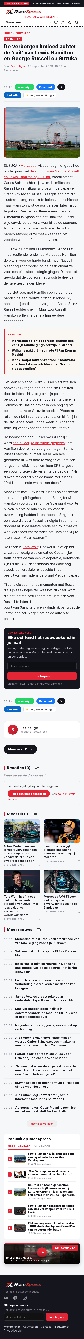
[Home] (23, 11)
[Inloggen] (62, 22)
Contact (46, 1326)
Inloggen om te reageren (29, 793)
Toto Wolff (30, 547)
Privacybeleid (13, 1330)
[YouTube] (6, 1298)
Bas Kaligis (17, 66)
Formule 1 (22, 33)
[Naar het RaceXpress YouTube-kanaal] (42, 1253)
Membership (12, 1326)
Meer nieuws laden (42, 1123)
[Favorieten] (55, 22)
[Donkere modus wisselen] (69, 22)
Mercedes (28, 166)
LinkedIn (13, 95)
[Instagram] (25, 1298)
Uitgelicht (42, 1145)
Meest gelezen (19, 1145)
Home (8, 33)
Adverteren (30, 1326)
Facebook (46, 87)
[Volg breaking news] (49, 22)
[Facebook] (15, 1298)
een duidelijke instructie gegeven (39, 443)
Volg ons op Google (42, 95)
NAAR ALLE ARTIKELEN (42, 16)
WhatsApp (24, 87)
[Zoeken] (76, 22)
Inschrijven (42, 676)
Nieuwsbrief (61, 1326)
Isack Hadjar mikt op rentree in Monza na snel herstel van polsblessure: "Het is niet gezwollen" (43, 364)
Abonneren (68, 1248)
